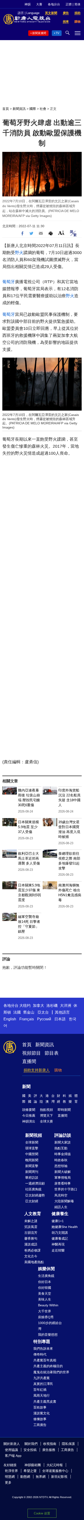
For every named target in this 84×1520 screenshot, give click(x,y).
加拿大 (38, 1006)
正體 (69, 4)
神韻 (27, 4)
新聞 (26, 1086)
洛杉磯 (52, 1006)
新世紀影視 (59, 1476)
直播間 (29, 1061)
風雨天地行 (41, 1395)
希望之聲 (30, 1471)
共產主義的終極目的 (48, 1366)
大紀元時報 (54, 1465)
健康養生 (60, 1213)
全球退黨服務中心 (55, 1471)
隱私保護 (68, 1444)
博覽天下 (46, 1115)
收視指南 (49, 1444)
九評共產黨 (41, 1378)
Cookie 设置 (42, 1513)
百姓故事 (39, 1407)
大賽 (39, 4)
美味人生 (44, 1299)
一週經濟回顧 (35, 1183)
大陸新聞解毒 (64, 1201)
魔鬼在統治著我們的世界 (51, 1372)
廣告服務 (48, 1450)
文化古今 (30, 1256)
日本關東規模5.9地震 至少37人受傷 (28, 827)
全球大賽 (46, 1121)
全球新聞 (31, 1142)
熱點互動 (60, 1148)
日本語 (60, 1019)
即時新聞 (64, 1110)
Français (26, 1019)
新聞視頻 (33, 1135)
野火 (19, 252)
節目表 (52, 1053)
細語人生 (60, 1207)
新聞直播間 (39, 33)
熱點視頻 (46, 1110)
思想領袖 (60, 1166)
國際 (32, 109)
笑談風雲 (30, 1227)
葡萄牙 (8, 281)
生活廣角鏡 (46, 1276)
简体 (77, 4)
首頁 (5, 109)
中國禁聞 (31, 1154)
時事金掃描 (62, 1154)
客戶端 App (13, 1455)
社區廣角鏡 (33, 1189)
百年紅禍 (39, 1389)
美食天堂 (44, 1293)
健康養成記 (60, 1238)
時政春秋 (60, 1160)
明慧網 (10, 1476)
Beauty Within (48, 1305)
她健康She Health (65, 1227)
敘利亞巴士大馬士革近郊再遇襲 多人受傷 (29, 858)
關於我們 (31, 1444)
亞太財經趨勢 (35, 1195)
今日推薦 (28, 1115)
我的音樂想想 (48, 1334)
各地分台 (54, 4)
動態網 (25, 1476)
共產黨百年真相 (44, 1360)
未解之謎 (30, 1221)
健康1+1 (58, 1221)
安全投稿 (30, 1450)
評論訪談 (62, 1135)
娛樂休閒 (46, 1268)
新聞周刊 (31, 1172)
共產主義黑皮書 (44, 1401)
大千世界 (44, 1311)
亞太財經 (31, 1201)
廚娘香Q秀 (46, 1317)
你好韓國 (44, 1288)
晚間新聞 (31, 1160)
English (10, 1019)
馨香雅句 (30, 1238)
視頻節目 (31, 1053)
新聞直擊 (31, 1166)
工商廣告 (39, 1425)
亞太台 (43, 1012)
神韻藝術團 (32, 1465)
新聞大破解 (62, 1172)
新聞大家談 (62, 1142)
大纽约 (25, 1006)
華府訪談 (31, 1177)
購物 (58, 1070)
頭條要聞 (28, 1110)
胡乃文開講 (60, 1232)
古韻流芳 (30, 1232)
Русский (44, 1019)
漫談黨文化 (41, 1413)
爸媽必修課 (32, 1250)
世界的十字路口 (65, 1189)
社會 (43, 109)
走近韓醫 (58, 1250)
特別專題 (41, 1341)
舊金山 (28, 1012)
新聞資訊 (19, 109)
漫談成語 (30, 1244)
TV (57, 33)
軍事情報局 (62, 1177)
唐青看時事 (62, 1183)
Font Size (61, 233)
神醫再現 (58, 1244)
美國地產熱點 (34, 1262)
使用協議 (11, 1450)
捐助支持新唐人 (37, 1070)
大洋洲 (65, 1006)
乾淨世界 (11, 1471)
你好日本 (44, 1282)
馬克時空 (60, 1195)
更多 (8, 1482)
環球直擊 (31, 1148)
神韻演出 (28, 1121)
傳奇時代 (39, 1354)
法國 (17, 1012)
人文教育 (32, 1213)
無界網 (41, 1476)
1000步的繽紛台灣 (50, 1326)
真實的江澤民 (43, 1384)
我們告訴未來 (43, 1348)
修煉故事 (39, 1419)
